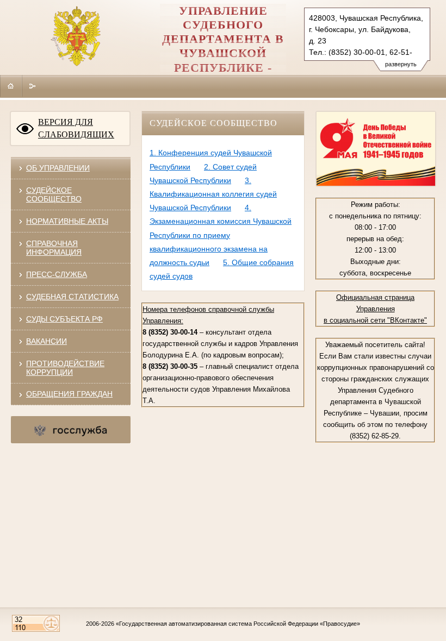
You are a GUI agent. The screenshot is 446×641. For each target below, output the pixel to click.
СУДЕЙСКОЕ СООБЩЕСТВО (54, 194)
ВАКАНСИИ (46, 341)
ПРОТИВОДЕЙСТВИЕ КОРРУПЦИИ (65, 367)
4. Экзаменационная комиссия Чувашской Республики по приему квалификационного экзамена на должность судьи (221, 235)
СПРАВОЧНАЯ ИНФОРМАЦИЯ (54, 247)
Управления (375, 309)
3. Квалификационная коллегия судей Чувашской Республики (213, 194)
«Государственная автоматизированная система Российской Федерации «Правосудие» (238, 623)
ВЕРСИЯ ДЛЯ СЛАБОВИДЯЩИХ (76, 128)
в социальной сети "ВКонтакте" (375, 320)
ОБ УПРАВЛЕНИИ (58, 168)
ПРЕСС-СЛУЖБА (56, 274)
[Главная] (11, 86)
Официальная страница (375, 297)
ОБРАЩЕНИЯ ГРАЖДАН (69, 393)
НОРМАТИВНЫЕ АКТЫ (67, 221)
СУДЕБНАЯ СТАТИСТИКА (72, 296)
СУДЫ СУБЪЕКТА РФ (64, 319)
